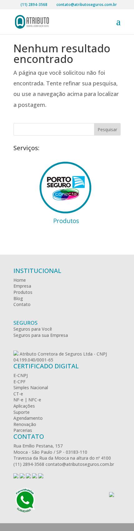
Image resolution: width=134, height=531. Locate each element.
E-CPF (19, 382)
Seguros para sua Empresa (40, 335)
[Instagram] (28, 477)
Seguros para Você (32, 329)
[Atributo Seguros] (15, 354)
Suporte (21, 412)
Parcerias (22, 430)
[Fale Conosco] (24, 500)
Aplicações (24, 406)
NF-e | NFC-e (27, 400)
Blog (18, 298)
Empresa (22, 286)
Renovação (24, 424)
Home (19, 280)
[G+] (22, 477)
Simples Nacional (30, 387)
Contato (22, 304)
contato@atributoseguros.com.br (79, 464)
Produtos (22, 292)
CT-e (18, 394)
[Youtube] (34, 477)
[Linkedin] (40, 477)
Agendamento (28, 418)
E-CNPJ (20, 375)
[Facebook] (15, 477)
